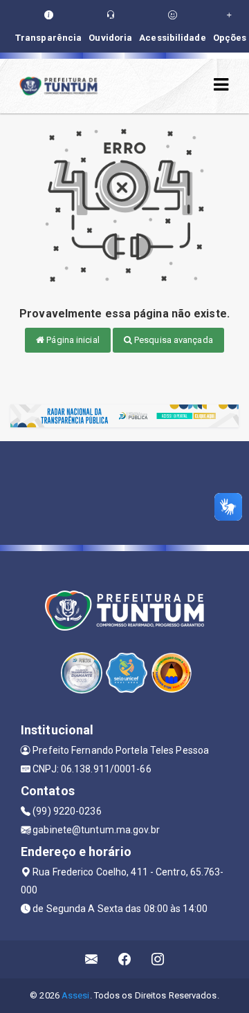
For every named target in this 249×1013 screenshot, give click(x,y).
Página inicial (72, 340)
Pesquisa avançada (172, 340)
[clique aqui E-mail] (92, 959)
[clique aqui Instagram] (158, 959)
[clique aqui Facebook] (125, 959)
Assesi (76, 995)
